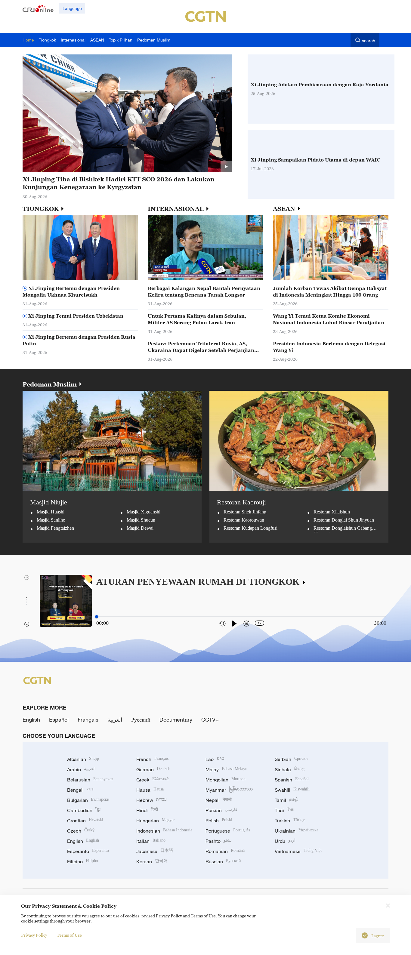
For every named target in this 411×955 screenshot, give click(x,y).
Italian (150, 841)
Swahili (292, 790)
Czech (80, 831)
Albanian (83, 759)
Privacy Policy (34, 935)
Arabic (81, 769)
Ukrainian (296, 831)
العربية (114, 719)
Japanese (154, 851)
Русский (140, 719)
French (152, 759)
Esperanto (88, 851)
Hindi (147, 810)
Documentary (175, 719)
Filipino (83, 861)
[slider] (96, 616)
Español (59, 719)
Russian (223, 861)
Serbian (291, 759)
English (31, 719)
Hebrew (151, 800)
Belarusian (90, 780)
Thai (284, 810)
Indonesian (164, 831)
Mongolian (226, 780)
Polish (219, 821)
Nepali (219, 800)
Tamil (286, 800)
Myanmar (229, 790)
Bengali (80, 790)
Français (88, 719)
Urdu (285, 841)
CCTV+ (210, 719)
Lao (215, 759)
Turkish (290, 821)
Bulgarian (88, 800)
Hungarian (155, 821)
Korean (152, 861)
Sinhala (290, 769)
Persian (221, 810)
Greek (152, 780)
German (153, 769)
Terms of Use (69, 935)
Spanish (292, 780)
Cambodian (83, 810)
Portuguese (228, 831)
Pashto (219, 841)
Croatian (85, 821)
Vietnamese (298, 851)
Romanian (225, 851)
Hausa (150, 790)
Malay (226, 769)
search (368, 40)
